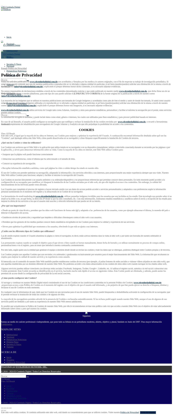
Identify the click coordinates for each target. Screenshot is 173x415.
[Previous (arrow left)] (2, 410)
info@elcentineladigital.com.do (28, 86)
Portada (4, 68)
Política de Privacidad (17, 68)
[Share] (5, 408)
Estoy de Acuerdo (148, 412)
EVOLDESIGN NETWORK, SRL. (31, 367)
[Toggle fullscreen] (7, 408)
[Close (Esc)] (2, 408)
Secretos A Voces (13, 344)
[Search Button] (28, 115)
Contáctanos (6, 324)
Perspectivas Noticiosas (16, 339)
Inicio (8, 37)
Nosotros (10, 360)
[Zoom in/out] (10, 408)
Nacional (10, 66)
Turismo (10, 347)
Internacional (12, 335)
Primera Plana (12, 342)
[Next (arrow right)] (5, 410)
